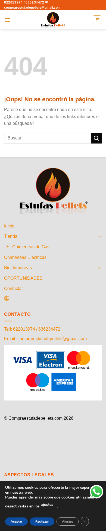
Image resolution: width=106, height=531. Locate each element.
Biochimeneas (18, 267)
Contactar (13, 288)
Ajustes (67, 521)
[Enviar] (96, 138)
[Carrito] (97, 19)
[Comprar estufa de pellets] (53, 19)
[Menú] (7, 20)
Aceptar (16, 521)
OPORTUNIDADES (23, 278)
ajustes (47, 504)
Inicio (9, 226)
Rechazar (42, 521)
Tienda (10, 236)
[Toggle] (100, 236)
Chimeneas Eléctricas (25, 257)
